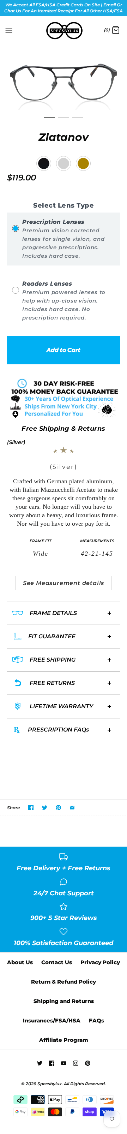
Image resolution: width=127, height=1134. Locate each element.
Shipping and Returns (64, 1001)
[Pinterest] (87, 1063)
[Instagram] (75, 1063)
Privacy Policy (100, 962)
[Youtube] (63, 1063)
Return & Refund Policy (63, 981)
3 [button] (77, 120)
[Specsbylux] (63, 31)
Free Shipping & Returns (63, 428)
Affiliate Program (63, 1040)
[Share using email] (72, 807)
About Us (20, 962)
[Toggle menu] (9, 30)
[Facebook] (51, 1063)
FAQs (96, 1020)
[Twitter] (39, 1063)
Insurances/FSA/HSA (51, 1020)
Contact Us (56, 962)
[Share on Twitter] (44, 807)
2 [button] (63, 120)
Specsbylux (49, 1083)
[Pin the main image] (58, 807)
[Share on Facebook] (31, 807)
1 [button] (49, 120)
